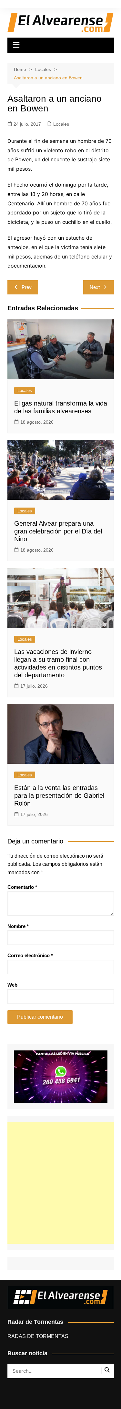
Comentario (22, 887)
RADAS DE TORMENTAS (37, 1336)
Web (12, 985)
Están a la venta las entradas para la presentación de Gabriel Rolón (59, 795)
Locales (61, 124)
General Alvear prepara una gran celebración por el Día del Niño (58, 531)
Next (95, 287)
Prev (27, 287)
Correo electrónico (30, 955)
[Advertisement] (60, 1183)
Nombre (18, 926)
